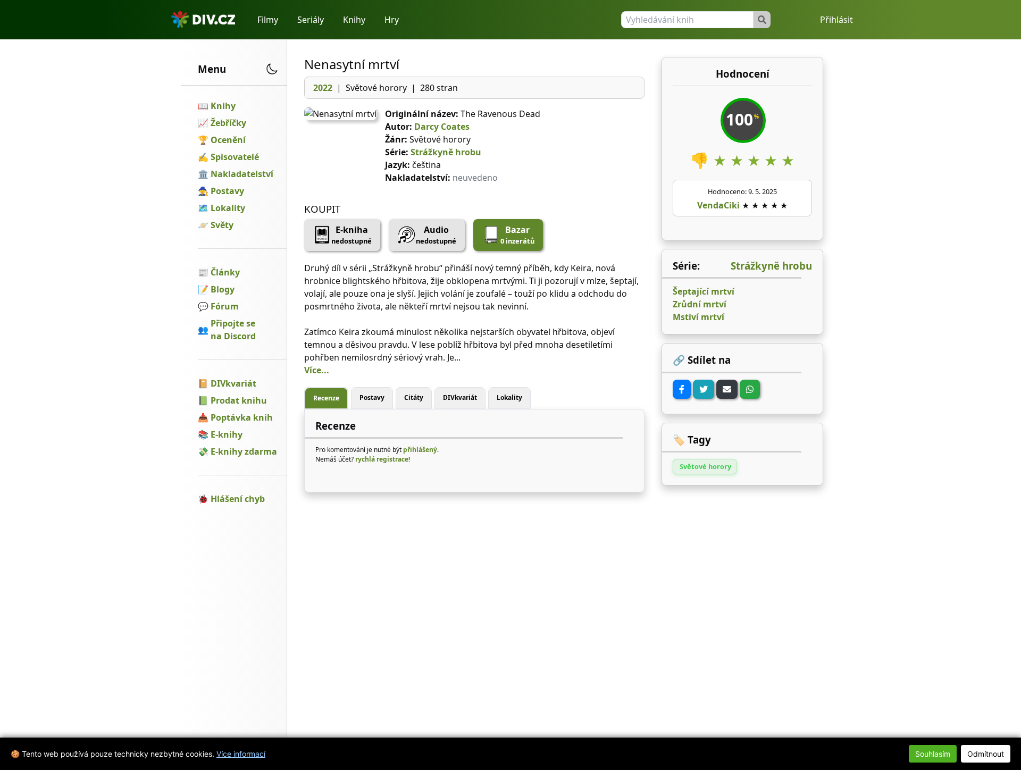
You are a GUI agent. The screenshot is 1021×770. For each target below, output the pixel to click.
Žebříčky (228, 123)
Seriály (310, 20)
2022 (322, 88)
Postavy (227, 191)
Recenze (326, 398)
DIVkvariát (233, 383)
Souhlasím (932, 753)
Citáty (413, 397)
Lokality (228, 208)
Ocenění (228, 140)
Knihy (354, 20)
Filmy (267, 20)
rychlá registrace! (382, 459)
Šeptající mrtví (703, 291)
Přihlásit (836, 20)
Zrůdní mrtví (699, 304)
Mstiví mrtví (698, 317)
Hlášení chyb (238, 499)
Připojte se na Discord (233, 329)
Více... (316, 370)
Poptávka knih (242, 417)
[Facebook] (682, 389)
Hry (391, 20)
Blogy (223, 289)
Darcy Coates (442, 126)
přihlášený (420, 449)
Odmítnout (985, 753)
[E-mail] (727, 389)
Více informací (240, 753)
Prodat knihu (239, 400)
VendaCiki (718, 205)
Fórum (225, 306)
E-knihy (226, 434)
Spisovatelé (235, 157)
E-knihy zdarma (244, 451)
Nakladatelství (242, 174)
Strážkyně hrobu (446, 152)
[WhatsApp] (750, 389)
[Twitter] (703, 389)
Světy (222, 225)
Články (225, 272)
